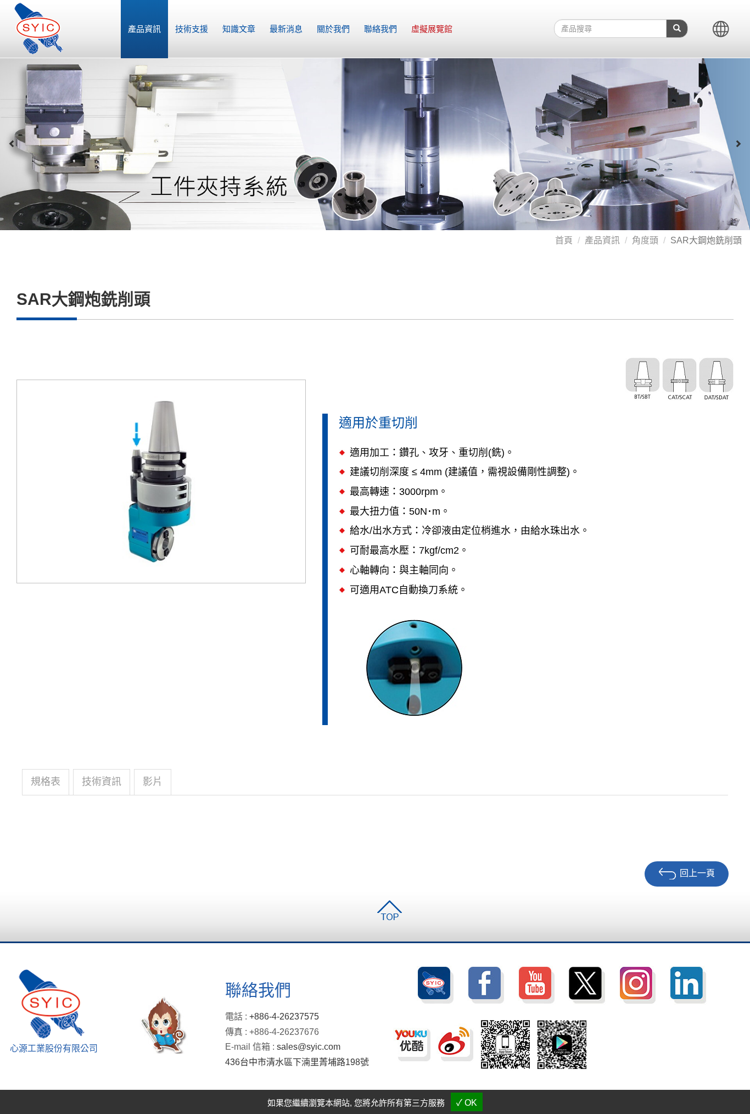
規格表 (45, 781)
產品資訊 (144, 29)
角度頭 (645, 240)
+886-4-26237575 (284, 1016)
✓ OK (466, 1102)
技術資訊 (101, 781)
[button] (12, 143)
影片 (153, 781)
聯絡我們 (380, 29)
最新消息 (286, 29)
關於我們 (333, 29)
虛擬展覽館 (431, 29)
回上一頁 (697, 873)
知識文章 (238, 29)
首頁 (564, 240)
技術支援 (191, 29)
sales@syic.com (308, 1046)
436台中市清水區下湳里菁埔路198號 (297, 1062)
